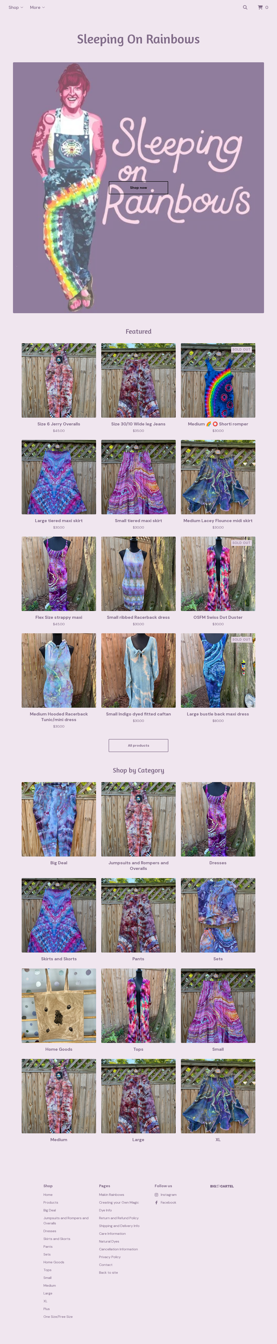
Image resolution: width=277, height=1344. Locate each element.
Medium (49, 1285)
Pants (48, 1246)
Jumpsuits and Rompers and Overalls (66, 1220)
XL (45, 1301)
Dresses (49, 1231)
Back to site (108, 1272)
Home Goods (53, 1262)
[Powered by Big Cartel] (222, 1186)
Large (47, 1293)
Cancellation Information (118, 1249)
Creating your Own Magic (119, 1202)
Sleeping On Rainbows (138, 39)
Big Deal (49, 1210)
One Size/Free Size (58, 1316)
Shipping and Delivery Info (119, 1226)
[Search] (245, 7)
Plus (46, 1309)
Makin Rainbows (111, 1194)
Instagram (169, 1194)
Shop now (138, 187)
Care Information (112, 1233)
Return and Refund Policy (119, 1218)
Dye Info (105, 1210)
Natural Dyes (109, 1241)
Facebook (168, 1202)
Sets (47, 1254)
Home (48, 1194)
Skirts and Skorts (56, 1239)
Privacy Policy (110, 1257)
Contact (106, 1264)
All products (138, 745)
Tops (47, 1270)
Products (50, 1202)
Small (47, 1277)
